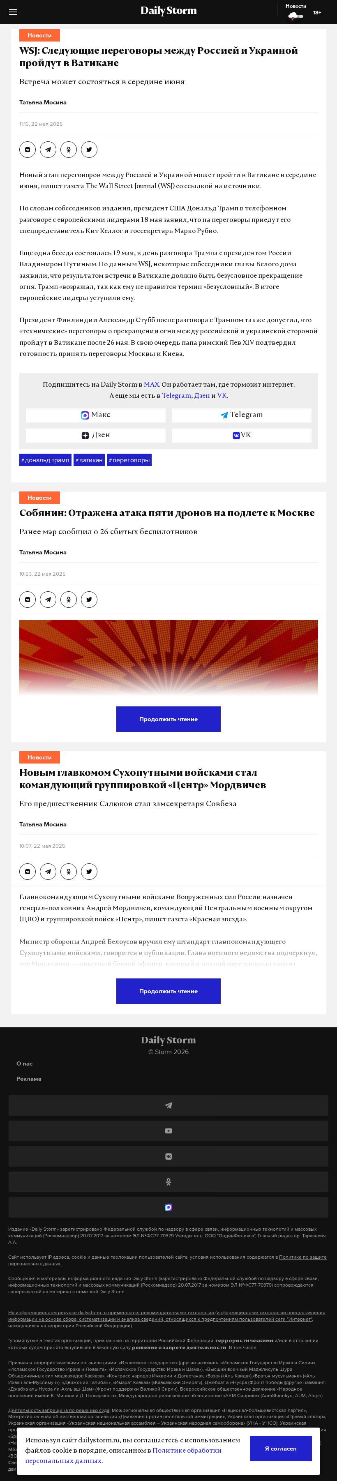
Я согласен (281, 1448)
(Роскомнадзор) (61, 1236)
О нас (24, 1063)
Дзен (202, 396)
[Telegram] (168, 1105)
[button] (13, 15)
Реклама (29, 1078)
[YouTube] (168, 1131)
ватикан (89, 460)
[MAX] (168, 1207)
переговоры (129, 460)
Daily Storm (168, 11)
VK (222, 396)
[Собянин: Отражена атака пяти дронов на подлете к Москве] (27, 599)
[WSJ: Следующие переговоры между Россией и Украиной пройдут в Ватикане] (27, 149)
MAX (151, 385)
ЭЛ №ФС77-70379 (153, 1236)
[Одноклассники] (168, 1182)
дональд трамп (45, 460)
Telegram (176, 396)
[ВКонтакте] (168, 1156)
